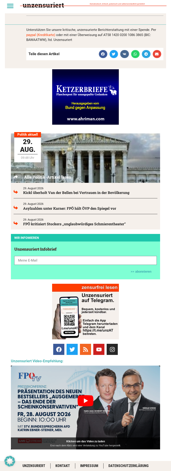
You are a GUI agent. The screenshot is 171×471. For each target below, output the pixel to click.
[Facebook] (58, 349)
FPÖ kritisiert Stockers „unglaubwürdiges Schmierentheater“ (74, 223)
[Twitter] (72, 349)
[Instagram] (112, 349)
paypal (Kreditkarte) (40, 35)
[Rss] (85, 349)
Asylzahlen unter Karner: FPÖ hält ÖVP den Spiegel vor (69, 208)
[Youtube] (98, 349)
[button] (10, 5)
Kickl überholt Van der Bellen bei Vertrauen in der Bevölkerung (76, 192)
